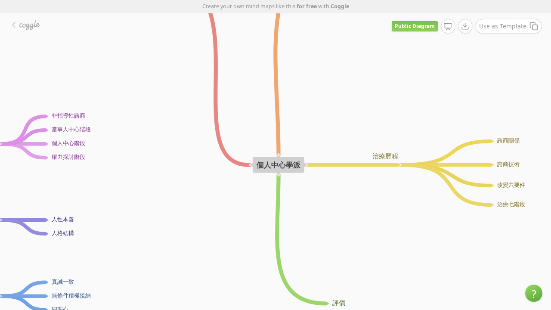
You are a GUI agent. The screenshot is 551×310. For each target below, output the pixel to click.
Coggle (340, 6)
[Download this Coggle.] (465, 26)
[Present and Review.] (448, 27)
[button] (533, 293)
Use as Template (502, 26)
